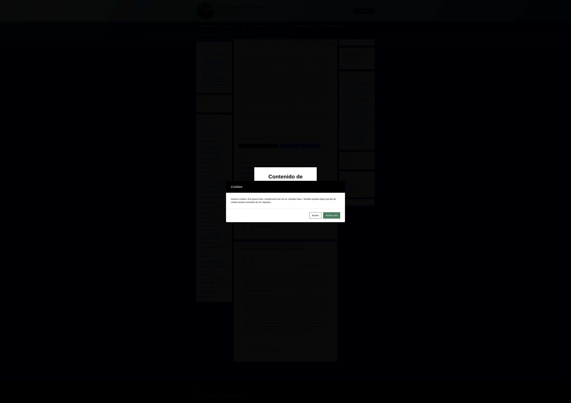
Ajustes (315, 215)
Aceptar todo (332, 215)
